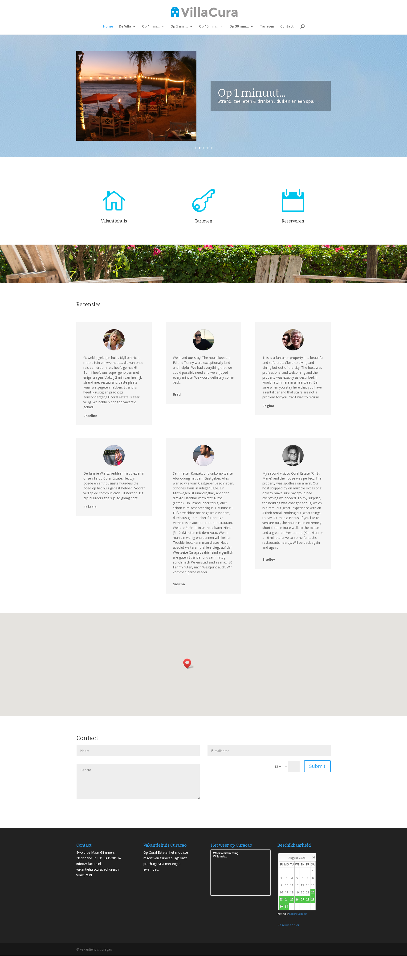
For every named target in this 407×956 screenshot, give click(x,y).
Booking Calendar (298, 913)
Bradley (268, 559)
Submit (317, 766)
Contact (287, 26)
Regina (268, 406)
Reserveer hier (288, 925)
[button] (188, 663)
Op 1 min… (151, 26)
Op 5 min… (179, 26)
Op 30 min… (239, 26)
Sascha (179, 584)
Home (108, 26)
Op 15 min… (209, 26)
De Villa (125, 26)
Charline (90, 415)
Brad (177, 394)
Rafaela (90, 506)
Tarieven (267, 26)
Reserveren (293, 221)
